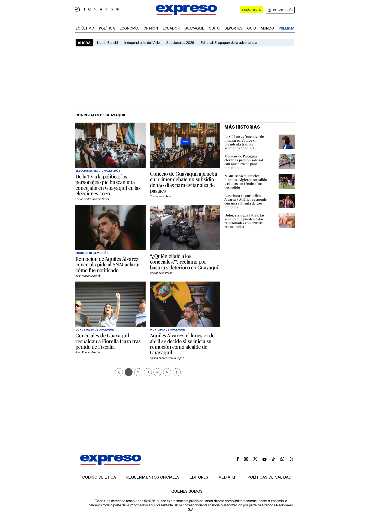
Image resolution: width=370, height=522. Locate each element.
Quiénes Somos (187, 491)
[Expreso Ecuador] (110, 463)
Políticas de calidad (269, 477)
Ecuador (171, 28)
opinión (150, 28)
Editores (199, 477)
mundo (267, 28)
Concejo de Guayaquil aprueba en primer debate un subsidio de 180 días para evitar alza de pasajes (183, 182)
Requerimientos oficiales (152, 477)
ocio (251, 28)
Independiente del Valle (142, 42)
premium (286, 28)
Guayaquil (194, 28)
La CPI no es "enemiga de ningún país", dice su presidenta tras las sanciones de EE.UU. (244, 142)
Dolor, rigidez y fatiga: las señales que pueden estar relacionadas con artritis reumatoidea (244, 221)
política (107, 28)
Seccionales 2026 (180, 42)
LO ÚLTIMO (85, 28)
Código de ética (99, 477)
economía (129, 28)
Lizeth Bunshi (107, 42)
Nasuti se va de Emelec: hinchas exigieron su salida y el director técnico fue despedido (245, 182)
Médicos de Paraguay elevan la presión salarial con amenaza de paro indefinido (243, 162)
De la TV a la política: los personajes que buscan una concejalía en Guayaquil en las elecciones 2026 (107, 185)
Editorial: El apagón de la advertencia (229, 42)
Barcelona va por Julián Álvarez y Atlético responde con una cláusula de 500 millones (245, 201)
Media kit (227, 477)
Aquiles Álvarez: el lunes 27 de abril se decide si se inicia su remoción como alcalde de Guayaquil (182, 344)
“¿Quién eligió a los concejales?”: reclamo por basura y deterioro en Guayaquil (184, 261)
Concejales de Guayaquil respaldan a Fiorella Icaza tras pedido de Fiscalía (107, 341)
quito (214, 28)
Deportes (233, 28)
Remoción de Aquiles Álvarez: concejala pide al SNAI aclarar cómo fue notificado (107, 264)
